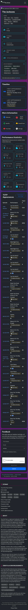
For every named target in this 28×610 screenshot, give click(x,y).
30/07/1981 (6, 243)
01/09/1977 (6, 387)
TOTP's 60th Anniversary (7, 510)
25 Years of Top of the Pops (6, 215)
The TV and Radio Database (7, 590)
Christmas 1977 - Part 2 (6, 358)
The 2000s (4, 497)
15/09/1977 (6, 380)
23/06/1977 (6, 395)
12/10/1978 (6, 341)
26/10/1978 (6, 332)
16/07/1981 (6, 250)
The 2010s (10, 497)
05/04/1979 (6, 297)
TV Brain (21, 587)
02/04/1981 (6, 271)
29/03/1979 (6, 307)
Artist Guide (18, 474)
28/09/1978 (6, 350)
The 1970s (10, 494)
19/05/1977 (6, 421)
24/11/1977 (6, 366)
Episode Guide (5, 492)
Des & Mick (4, 584)
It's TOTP (11, 584)
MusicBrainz (17, 78)
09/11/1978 (6, 324)
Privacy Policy (14, 608)
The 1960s (4, 494)
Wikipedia (11, 576)
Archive (7, 2)
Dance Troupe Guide (6, 499)
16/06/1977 (6, 403)
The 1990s (22, 494)
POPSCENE (4, 587)
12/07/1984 (6, 230)
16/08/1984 (6, 223)
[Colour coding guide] (24, 64)
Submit (14, 468)
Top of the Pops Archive (7, 474)
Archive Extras (4, 508)
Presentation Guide (5, 506)
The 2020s (16, 497)
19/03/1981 (6, 278)
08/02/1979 (6, 316)
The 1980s (16, 494)
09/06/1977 (6, 412)
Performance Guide (5, 502)
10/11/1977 (6, 373)
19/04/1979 (6, 287)
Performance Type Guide (20, 195)
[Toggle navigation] (25, 2)
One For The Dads (13, 587)
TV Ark (17, 584)
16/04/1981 (6, 257)
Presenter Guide (5, 504)
